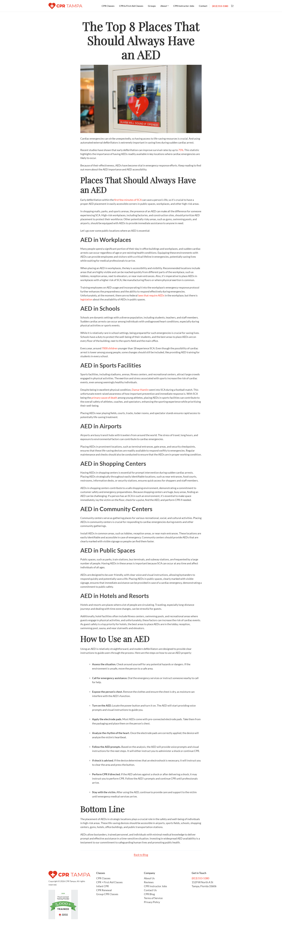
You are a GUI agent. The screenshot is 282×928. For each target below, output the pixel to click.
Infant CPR (102, 886)
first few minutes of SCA (128, 199)
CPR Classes (108, 5)
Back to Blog (141, 854)
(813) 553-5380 (220, 6)
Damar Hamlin (140, 389)
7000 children (110, 348)
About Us (149, 878)
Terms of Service (153, 898)
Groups (152, 5)
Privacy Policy (152, 902)
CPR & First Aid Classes (131, 5)
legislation (86, 299)
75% (180, 150)
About (163, 5)
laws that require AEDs (151, 295)
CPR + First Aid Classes (109, 882)
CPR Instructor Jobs (183, 5)
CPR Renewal (104, 890)
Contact (203, 5)
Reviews (149, 882)
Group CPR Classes (107, 894)
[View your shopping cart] (231, 6)
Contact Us (150, 890)
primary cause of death (104, 397)
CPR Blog (149, 894)
